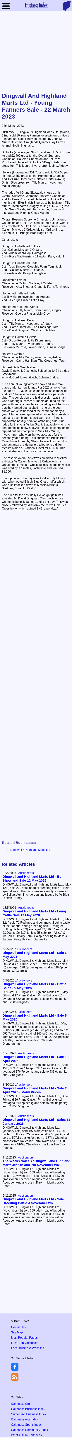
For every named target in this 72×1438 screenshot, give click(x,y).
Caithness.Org (20, 1403)
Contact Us (18, 1327)
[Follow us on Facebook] (14, 1369)
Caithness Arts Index (24, 1419)
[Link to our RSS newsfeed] (14, 1376)
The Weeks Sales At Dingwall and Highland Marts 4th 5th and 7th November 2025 (36, 1163)
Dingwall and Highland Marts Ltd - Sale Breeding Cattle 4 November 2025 (33, 1201)
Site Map (17, 1332)
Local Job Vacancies (24, 1342)
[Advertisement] (36, 52)
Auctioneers (26, 873)
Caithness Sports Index (26, 1424)
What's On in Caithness (26, 1435)
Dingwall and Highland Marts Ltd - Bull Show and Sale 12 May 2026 (33, 878)
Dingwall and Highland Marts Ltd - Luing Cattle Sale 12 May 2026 (34, 913)
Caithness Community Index (29, 1429)
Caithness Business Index (28, 1409)
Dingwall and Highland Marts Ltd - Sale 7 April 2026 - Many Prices (35, 1090)
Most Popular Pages (24, 1337)
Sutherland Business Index (28, 1414)
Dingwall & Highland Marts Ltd (30, 849)
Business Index (36, 5)
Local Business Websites (27, 1348)
